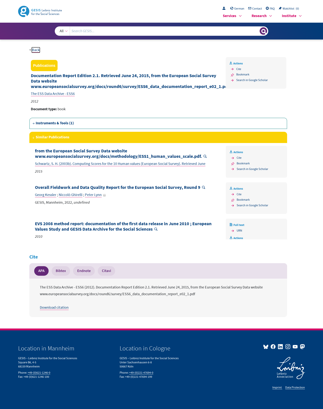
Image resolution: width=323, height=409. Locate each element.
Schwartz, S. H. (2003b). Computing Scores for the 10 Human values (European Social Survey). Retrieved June (120, 163)
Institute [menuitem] (289, 16)
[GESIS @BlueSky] (266, 346)
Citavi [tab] (106, 270)
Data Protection (295, 387)
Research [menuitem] (259, 16)
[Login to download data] (224, 8)
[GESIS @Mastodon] (302, 346)
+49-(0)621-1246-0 (39, 373)
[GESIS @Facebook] (273, 346)
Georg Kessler (45, 194)
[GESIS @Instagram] (288, 346)
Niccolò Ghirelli (70, 194)
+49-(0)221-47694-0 (141, 373)
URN (239, 230)
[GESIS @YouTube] (295, 346)
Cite (238, 69)
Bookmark (242, 74)
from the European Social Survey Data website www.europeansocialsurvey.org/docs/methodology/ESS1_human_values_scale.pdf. (118, 154)
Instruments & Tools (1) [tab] (55, 123)
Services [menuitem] (229, 16)
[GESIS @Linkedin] (280, 346)
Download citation (54, 307)
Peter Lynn (93, 194)
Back (36, 50)
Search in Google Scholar (252, 80)
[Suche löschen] (256, 31)
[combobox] (161, 31)
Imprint (277, 387)
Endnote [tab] (84, 270)
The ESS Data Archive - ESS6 (53, 93)
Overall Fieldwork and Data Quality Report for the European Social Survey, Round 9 (117, 188)
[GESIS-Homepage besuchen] (40, 11)
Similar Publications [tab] (52, 137)
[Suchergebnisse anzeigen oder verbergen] (263, 31)
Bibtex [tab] (61, 270)
